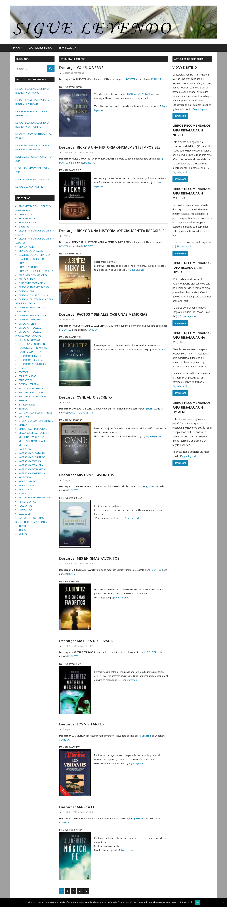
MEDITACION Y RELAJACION (33, 441)
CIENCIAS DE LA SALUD (31, 250)
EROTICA (23, 372)
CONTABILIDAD (27, 279)
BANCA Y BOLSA (27, 222)
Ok (197, 902)
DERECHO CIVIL (27, 291)
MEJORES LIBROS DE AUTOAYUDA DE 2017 (33, 136)
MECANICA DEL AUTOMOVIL (34, 432)
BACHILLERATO (27, 218)
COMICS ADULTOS (28, 267)
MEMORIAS (148, 94)
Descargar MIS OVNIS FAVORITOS (86, 475)
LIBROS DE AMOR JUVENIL (29, 186)
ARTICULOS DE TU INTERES (189, 59)
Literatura (24, 416)
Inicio (16, 47)
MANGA (23, 424)
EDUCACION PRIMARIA (31, 360)
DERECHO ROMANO (29, 339)
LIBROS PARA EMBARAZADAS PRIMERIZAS (31, 113)
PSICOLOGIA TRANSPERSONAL (35, 497)
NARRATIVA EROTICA (30, 461)
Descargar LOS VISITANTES (81, 724)
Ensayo (66, 236)
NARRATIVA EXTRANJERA (32, 469)
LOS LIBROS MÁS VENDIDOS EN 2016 (32, 170)
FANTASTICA (86, 152)
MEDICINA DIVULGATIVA (31, 437)
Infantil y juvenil (27, 404)
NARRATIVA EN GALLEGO (32, 457)
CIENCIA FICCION (71, 152)
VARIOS (23, 534)
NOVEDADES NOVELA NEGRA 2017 (33, 179)
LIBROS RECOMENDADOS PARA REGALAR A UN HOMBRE (32, 124)
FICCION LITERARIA (29, 384)
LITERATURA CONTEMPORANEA (36, 420)
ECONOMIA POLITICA (30, 351)
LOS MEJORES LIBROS (40, 47)
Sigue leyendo (137, 269)
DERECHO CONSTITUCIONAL (34, 295)
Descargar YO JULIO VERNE (81, 67)
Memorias (79, 73)
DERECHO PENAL (27, 323)
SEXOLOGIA (25, 513)
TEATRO (23, 525)
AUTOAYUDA (26, 214)
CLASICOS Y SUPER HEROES (33, 259)
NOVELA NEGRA (27, 485)
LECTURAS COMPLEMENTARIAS (35, 412)
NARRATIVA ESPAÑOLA (31, 465)
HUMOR (23, 400)
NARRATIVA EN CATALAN (32, 453)
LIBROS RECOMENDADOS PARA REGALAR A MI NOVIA (32, 102)
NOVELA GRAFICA (28, 481)
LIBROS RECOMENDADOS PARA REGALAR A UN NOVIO (32, 90)
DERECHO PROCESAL (30, 327)
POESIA (23, 493)
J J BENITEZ (129, 79)
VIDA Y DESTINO (184, 67)
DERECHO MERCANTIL (30, 319)
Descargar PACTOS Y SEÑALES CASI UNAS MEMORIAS (103, 314)
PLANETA (156, 79)
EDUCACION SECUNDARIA (32, 364)
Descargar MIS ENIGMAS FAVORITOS (89, 558)
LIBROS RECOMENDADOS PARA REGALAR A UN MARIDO (191, 193)
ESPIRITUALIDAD (28, 376)
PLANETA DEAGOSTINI (80, 412)
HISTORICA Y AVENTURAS (32, 396)
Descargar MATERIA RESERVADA (86, 641)
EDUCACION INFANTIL (30, 356)
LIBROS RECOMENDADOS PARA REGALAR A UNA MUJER (32, 147)
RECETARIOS (25, 505)
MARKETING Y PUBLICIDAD (33, 428)
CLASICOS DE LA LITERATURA (34, 254)
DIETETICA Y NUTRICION (32, 343)
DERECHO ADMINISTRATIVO (34, 287)
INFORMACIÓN (66, 47)
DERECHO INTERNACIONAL (33, 315)
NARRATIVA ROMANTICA (32, 473)
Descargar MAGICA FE (77, 807)
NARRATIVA (68, 319)
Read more (180, 116)
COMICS (23, 263)
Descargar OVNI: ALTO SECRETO (85, 397)
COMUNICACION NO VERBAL (34, 275)
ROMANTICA (25, 509)
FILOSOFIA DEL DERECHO (32, 388)
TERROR (23, 529)
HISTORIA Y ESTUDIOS (31, 392)
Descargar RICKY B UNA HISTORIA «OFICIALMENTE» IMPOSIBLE (111, 230)
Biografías (68, 73)
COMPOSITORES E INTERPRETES (36, 271)
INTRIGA (23, 408)
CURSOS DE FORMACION (32, 283)
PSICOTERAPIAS (27, 501)
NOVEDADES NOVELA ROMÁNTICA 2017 (33, 158)
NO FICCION (25, 477)
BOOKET (88, 246)
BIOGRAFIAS (133, 94)
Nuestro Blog (25, 489)
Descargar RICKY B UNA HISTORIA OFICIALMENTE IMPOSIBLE (110, 147)
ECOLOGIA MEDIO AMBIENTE (34, 347)
